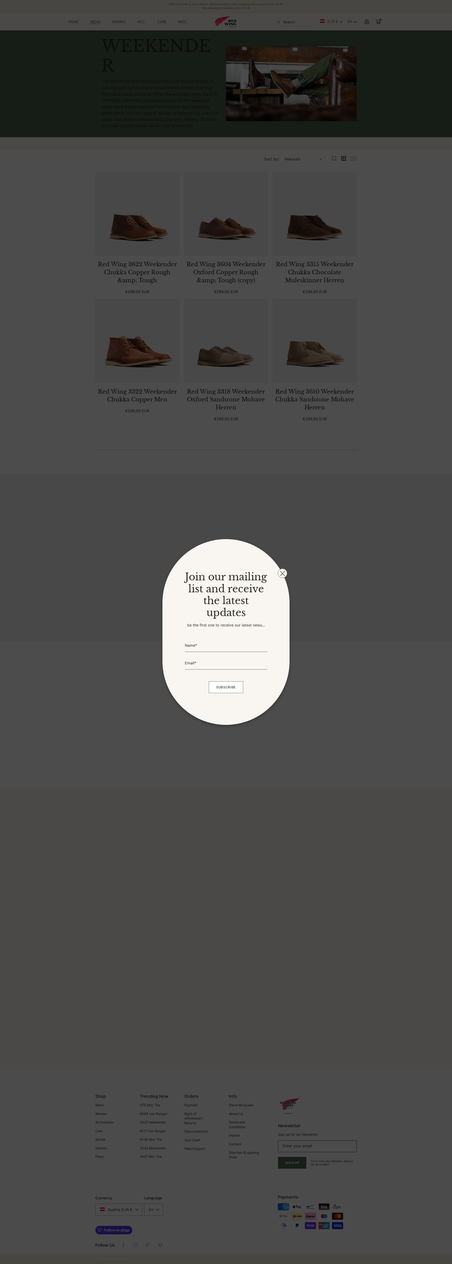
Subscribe (226, 687)
